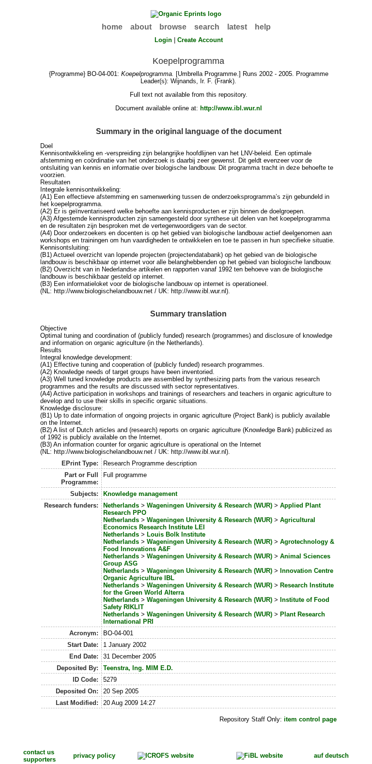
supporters (39, 759)
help (263, 27)
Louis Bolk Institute (176, 534)
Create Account (200, 40)
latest (237, 27)
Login (163, 40)
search (206, 27)
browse (172, 27)
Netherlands (121, 505)
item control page (310, 719)
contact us (38, 752)
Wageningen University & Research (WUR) (209, 505)
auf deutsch (331, 755)
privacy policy (94, 755)
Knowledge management (140, 493)
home (112, 27)
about (141, 27)
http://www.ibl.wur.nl (231, 108)
